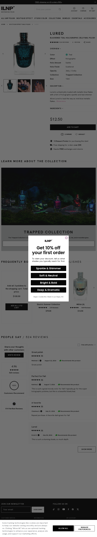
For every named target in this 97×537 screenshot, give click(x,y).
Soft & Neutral (48, 275)
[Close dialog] (66, 238)
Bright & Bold (48, 282)
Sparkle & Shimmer (48, 268)
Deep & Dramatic (48, 290)
